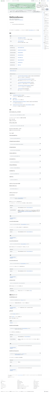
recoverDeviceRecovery (21, 85)
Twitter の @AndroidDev (20, 382)
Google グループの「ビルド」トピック (21, 387)
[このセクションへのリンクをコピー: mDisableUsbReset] (16, 147)
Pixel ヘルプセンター (36, 382)
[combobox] (34, 1)
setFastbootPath (20, 88)
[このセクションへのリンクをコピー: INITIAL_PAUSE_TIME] (17, 122)
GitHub (2, 388)
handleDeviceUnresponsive (16, 104)
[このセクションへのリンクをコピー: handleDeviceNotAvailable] (19, 325)
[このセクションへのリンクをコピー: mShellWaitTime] (15, 170)
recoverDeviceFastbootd (21, 82)
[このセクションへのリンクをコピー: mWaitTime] (14, 176)
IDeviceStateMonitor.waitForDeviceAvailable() (25, 211)
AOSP (10, 14)
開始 (47, 9)
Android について (3, 391)
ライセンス (13, 391)
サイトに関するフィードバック (23, 391)
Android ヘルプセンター (36, 381)
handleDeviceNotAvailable (16, 101)
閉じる (43, 9)
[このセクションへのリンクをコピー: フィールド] (14, 133)
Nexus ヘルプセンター (36, 383)
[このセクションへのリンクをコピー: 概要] (12, 33)
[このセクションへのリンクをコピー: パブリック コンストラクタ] (21, 183)
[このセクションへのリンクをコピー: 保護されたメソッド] (18, 294)
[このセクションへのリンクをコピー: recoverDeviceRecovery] (18, 260)
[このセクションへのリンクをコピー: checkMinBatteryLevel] (17, 297)
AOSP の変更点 (28, 7)
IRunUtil (10, 98)
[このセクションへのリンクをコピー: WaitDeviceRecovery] (17, 185)
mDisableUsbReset (20, 52)
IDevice (20, 95)
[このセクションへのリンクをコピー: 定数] (12, 109)
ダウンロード (2, 383)
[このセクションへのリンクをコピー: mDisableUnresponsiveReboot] (20, 141)
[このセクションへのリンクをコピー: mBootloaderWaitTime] (18, 135)
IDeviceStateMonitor (28, 82)
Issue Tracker (35, 388)
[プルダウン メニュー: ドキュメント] (10, 1)
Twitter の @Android (19, 381)
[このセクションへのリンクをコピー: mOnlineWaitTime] (16, 159)
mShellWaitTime (20, 62)
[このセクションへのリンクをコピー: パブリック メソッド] (18, 192)
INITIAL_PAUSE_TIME (20, 41)
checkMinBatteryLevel (16, 95)
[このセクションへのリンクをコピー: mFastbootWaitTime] (17, 153)
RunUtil (16, 99)
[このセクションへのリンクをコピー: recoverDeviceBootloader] (19, 221)
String (31, 290)
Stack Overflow (35, 387)
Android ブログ (19, 383)
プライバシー (17, 391)
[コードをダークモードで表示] (40, 114)
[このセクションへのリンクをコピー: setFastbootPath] (16, 280)
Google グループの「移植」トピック (21, 388)
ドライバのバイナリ (3, 387)
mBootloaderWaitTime (21, 47)
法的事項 (10, 391)
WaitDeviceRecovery (13, 70)
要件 (1, 382)
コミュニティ (7, 391)
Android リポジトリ (3, 381)
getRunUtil (14, 98)
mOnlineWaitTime (20, 57)
